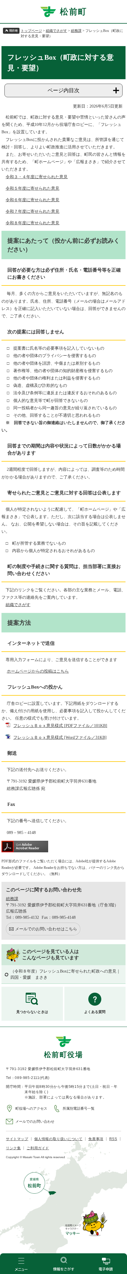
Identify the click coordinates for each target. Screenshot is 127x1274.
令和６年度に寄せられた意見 (32, 200)
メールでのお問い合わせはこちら (46, 929)
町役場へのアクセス (31, 1108)
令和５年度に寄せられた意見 (32, 188)
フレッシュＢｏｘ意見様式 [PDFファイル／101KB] (60, 725)
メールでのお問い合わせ (34, 1121)
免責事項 (95, 1139)
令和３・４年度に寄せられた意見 (37, 177)
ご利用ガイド (38, 1148)
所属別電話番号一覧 (79, 1108)
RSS (113, 1139)
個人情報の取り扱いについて (58, 1139)
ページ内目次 (63, 90)
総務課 (76, 31)
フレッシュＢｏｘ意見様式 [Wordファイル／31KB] (60, 737)
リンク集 (13, 1148)
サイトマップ (17, 1139)
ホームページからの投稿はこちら (38, 671)
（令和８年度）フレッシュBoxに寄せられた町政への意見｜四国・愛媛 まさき (65, 974)
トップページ (31, 31)
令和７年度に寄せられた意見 (32, 211)
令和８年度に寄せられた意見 (32, 223)
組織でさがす (56, 31)
